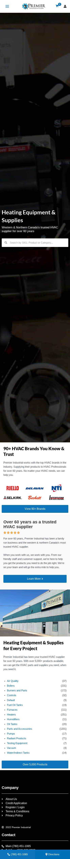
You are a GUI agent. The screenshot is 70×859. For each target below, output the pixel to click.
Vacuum (11, 748)
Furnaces (12, 709)
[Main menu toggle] (7, 6)
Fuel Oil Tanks (15, 705)
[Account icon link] (65, 6)
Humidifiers (13, 719)
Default (11, 700)
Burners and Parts (17, 690)
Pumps (11, 733)
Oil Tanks (12, 724)
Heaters (11, 714)
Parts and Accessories (19, 729)
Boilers (11, 685)
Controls (11, 695)
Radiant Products (16, 738)
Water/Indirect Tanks (18, 752)
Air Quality (13, 681)
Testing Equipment (17, 743)
